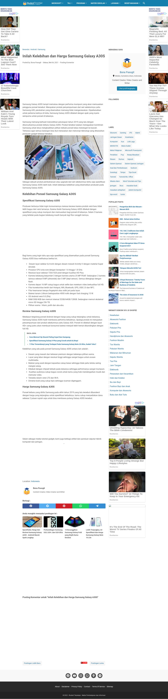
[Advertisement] (84, 27)
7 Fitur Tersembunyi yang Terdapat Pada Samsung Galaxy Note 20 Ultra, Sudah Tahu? (62, 344)
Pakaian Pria (115, 328)
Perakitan (113, 155)
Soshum (134, 168)
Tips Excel (132, 172)
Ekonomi (113, 133)
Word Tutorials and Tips (132, 181)
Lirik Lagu (131, 142)
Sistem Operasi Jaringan (134, 164)
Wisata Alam (115, 181)
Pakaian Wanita (117, 349)
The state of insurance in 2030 (131, 295)
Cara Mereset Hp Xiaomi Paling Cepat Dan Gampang (49, 337)
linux (121, 186)
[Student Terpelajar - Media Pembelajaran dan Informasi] (35, 3)
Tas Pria (113, 361)
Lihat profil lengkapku (127, 88)
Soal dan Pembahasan (118, 168)
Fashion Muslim (117, 340)
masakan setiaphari (117, 190)
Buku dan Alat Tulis (118, 395)
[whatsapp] (80, 506)
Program (80, 3)
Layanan (115, 3)
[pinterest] (64, 506)
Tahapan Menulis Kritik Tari (130, 268)
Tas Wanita (115, 344)
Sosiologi (113, 172)
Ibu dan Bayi (115, 382)
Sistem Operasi (116, 164)
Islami (137, 133)
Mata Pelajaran (116, 150)
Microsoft (56, 3)
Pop (122, 155)
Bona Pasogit (127, 72)
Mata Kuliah (126, 146)
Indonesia (35, 481)
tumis (123, 194)
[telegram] (97, 506)
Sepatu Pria (115, 332)
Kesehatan (129, 137)
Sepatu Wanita (116, 357)
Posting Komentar (67, 62)
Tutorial (113, 177)
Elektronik (114, 323)
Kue (122, 142)
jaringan (113, 186)
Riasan (112, 159)
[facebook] (31, 506)
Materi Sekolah (98, 3)
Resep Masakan (131, 3)
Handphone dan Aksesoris (121, 336)
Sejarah (130, 159)
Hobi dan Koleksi (117, 378)
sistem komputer (135, 190)
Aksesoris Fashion (118, 319)
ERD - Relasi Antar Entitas (130, 219)
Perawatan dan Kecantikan (121, 374)
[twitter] (47, 506)
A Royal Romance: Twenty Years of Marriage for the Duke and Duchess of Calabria (132, 282)
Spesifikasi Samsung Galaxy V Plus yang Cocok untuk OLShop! (53, 341)
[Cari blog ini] (144, 3)
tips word (113, 194)
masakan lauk (132, 186)
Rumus (121, 159)
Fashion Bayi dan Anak (120, 386)
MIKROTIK (114, 146)
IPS (130, 133)
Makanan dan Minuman (120, 353)
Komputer (114, 142)
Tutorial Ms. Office (126, 177)
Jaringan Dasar (116, 137)
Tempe (122, 172)
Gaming (123, 133)
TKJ (69, 3)
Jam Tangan (115, 365)
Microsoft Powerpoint (133, 150)
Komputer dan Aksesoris (120, 390)
